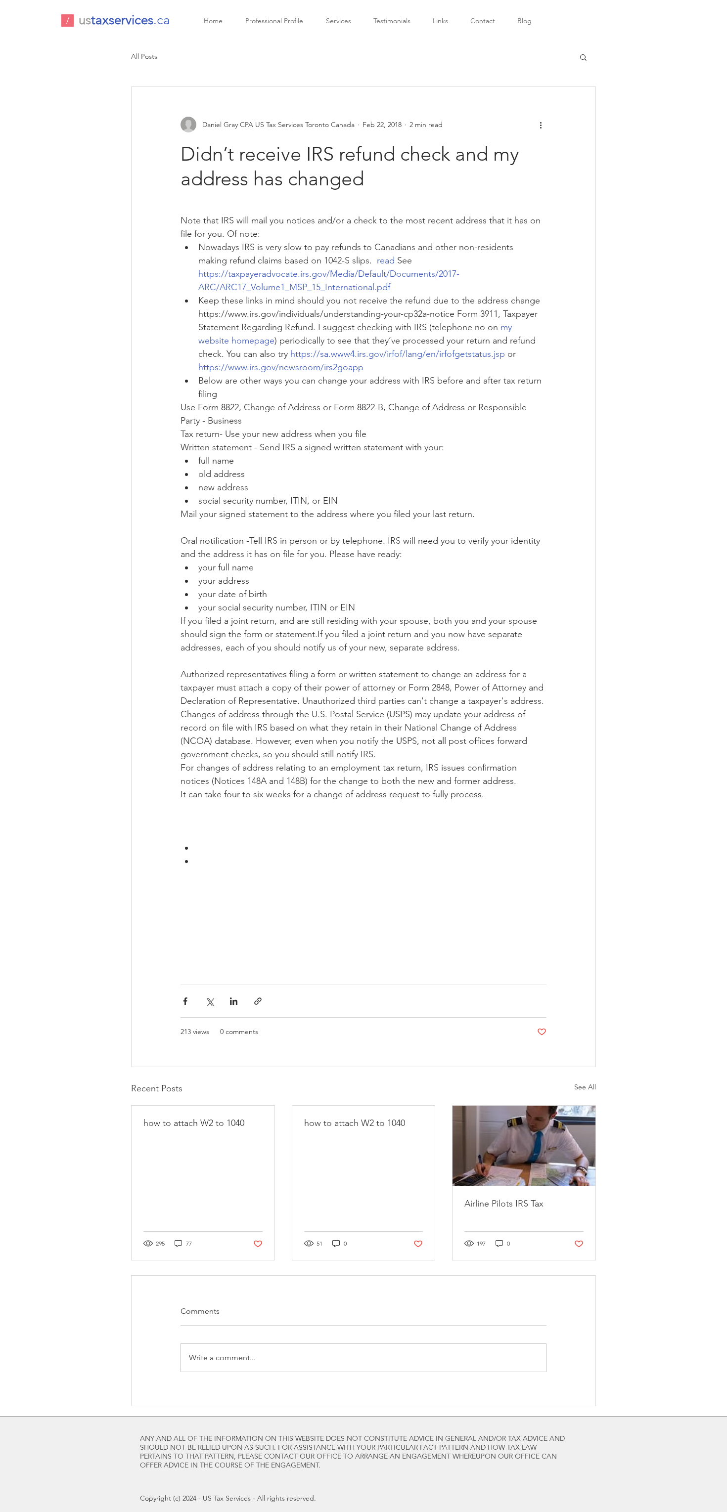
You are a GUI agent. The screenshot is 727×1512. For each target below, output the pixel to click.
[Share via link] (258, 1001)
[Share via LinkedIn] (233, 1001)
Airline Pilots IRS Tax (504, 1203)
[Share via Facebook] (185, 1001)
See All (585, 1086)
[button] (583, 57)
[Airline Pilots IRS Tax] (524, 1146)
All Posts (144, 56)
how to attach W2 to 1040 (193, 1123)
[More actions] (540, 124)
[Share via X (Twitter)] (209, 1001)
